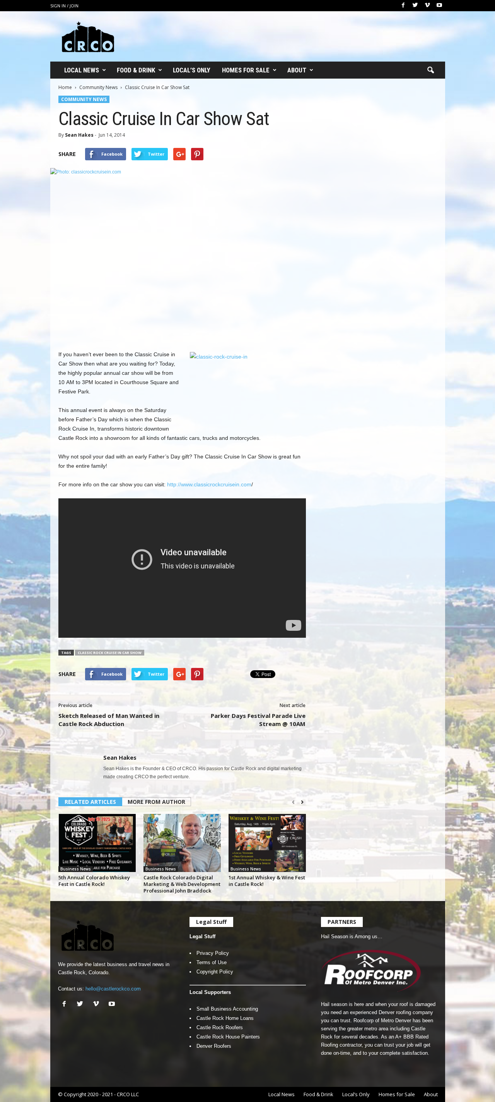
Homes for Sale (246, 70)
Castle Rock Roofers (219, 1027)
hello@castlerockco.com (113, 989)
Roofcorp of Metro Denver (382, 1020)
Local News (81, 70)
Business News (75, 869)
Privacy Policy (212, 953)
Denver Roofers (213, 1046)
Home (65, 87)
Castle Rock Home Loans (225, 1018)
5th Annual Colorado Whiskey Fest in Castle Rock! (94, 880)
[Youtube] (439, 5)
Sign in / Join (64, 6)
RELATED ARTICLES (90, 801)
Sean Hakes (79, 135)
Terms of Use (211, 962)
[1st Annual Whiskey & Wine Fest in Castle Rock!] (267, 843)
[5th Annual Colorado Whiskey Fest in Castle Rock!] (97, 843)
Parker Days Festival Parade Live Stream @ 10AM (258, 720)
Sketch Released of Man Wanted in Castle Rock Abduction (108, 720)
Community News (98, 87)
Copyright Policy (214, 972)
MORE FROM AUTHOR (156, 801)
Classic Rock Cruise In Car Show (110, 652)
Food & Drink (136, 70)
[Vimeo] (427, 5)
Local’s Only (191, 70)
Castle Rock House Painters (228, 1037)
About (296, 70)
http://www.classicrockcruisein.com (209, 484)
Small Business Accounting (227, 1009)
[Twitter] (415, 5)
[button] (430, 70)
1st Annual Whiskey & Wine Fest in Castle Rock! (267, 880)
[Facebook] (403, 5)
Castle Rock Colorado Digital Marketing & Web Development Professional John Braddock (181, 884)
